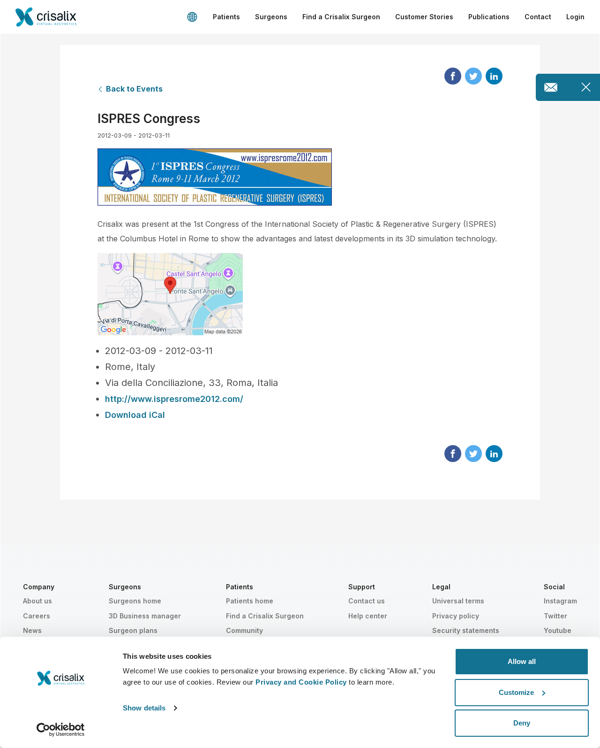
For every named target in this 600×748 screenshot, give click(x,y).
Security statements (465, 630)
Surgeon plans (133, 630)
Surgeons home (135, 601)
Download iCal (135, 415)
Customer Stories (424, 17)
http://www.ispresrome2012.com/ (174, 399)
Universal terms (458, 601)
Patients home (249, 601)
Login (575, 17)
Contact (538, 17)
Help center (367, 616)
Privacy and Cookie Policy (301, 682)
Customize (516, 692)
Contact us (366, 601)
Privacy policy (455, 616)
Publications (489, 17)
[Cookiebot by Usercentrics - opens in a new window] (61, 730)
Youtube (557, 630)
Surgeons (271, 17)
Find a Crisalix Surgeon (341, 17)
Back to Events (134, 88)
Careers (36, 616)
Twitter (555, 616)
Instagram (560, 601)
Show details (144, 708)
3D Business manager (145, 616)
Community (244, 630)
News (32, 630)
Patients (226, 17)
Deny (521, 723)
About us (37, 601)
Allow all (522, 661)
